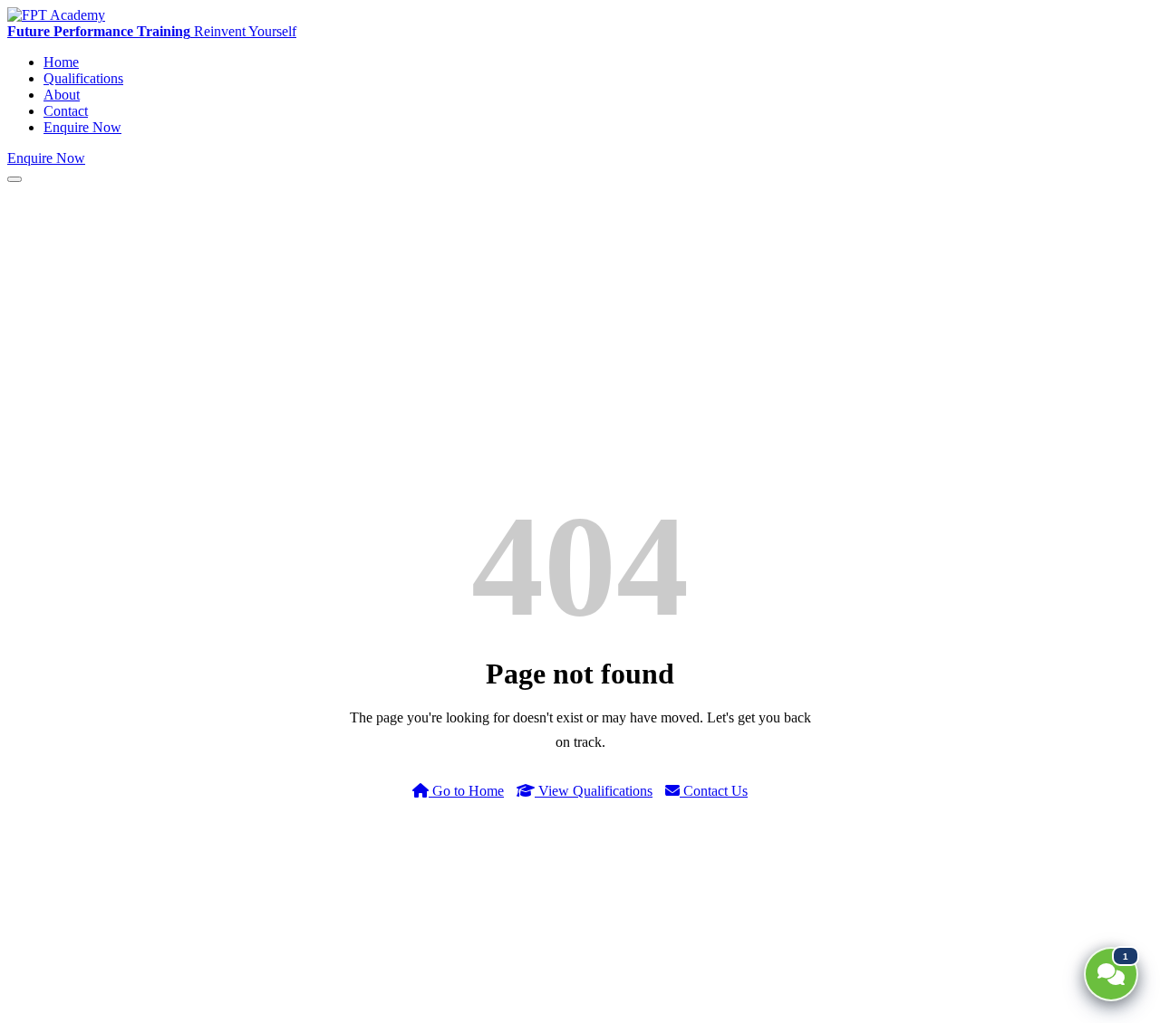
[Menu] (14, 179)
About (62, 94)
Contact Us (714, 790)
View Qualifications (593, 790)
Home (61, 62)
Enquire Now (82, 127)
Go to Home (466, 790)
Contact (66, 111)
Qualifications (83, 78)
